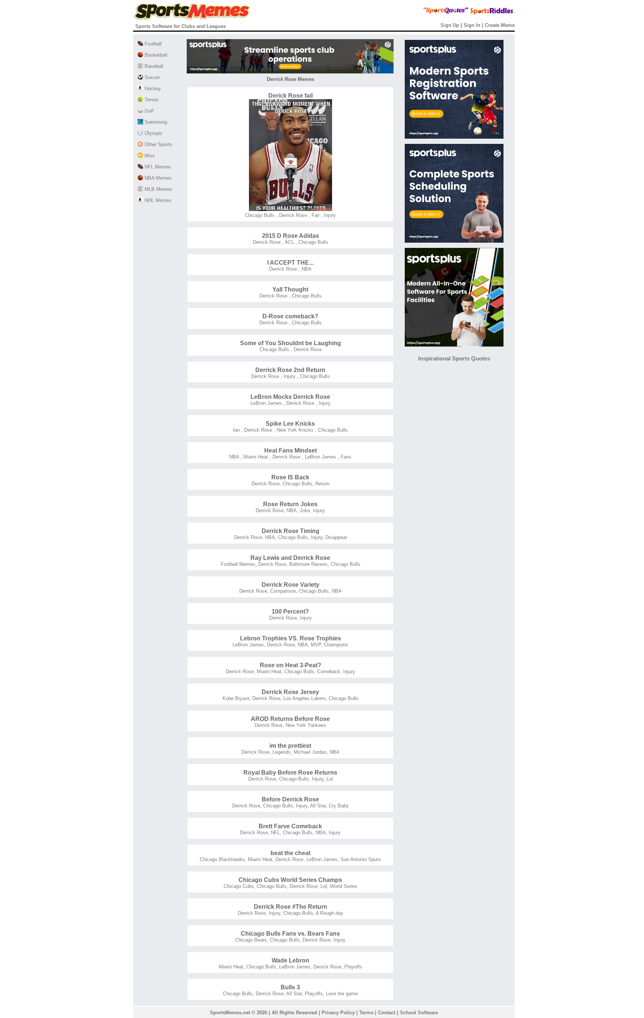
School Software (419, 1012)
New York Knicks (294, 430)
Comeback (328, 671)
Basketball (155, 55)
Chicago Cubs (239, 886)
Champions (336, 644)
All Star (318, 806)
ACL (289, 242)
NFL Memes (157, 167)
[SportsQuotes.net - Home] (431, 13)
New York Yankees (305, 725)
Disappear (336, 537)
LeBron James (266, 403)
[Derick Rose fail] (290, 209)
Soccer (151, 77)
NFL (275, 832)
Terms (366, 1012)
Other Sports (157, 144)
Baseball (153, 66)
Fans (345, 457)
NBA (306, 269)
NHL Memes (157, 200)
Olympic (152, 133)
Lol (329, 779)
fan (236, 430)
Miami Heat (255, 457)
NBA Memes (157, 178)
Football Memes (238, 564)
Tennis (151, 100)
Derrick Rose (292, 215)
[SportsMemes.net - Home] (191, 18)
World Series (343, 886)
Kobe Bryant (235, 698)
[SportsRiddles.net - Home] (485, 13)
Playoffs (353, 967)
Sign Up (450, 25)
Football (152, 44)
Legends (281, 752)
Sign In (472, 25)
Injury (329, 215)
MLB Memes (157, 189)
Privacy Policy (338, 1012)
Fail (314, 215)
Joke (305, 510)
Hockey (152, 88)
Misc (149, 155)
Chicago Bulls (260, 215)
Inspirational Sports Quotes (454, 358)
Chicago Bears (251, 940)
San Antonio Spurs (361, 859)
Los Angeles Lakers (304, 698)
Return (322, 483)
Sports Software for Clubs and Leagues (180, 26)
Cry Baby (339, 806)
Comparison (283, 591)
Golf (148, 111)
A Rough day (329, 913)
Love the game (342, 993)
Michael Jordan (310, 752)
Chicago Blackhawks (222, 859)
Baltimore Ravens (308, 564)
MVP (316, 644)
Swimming (155, 122)
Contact (386, 1012)
